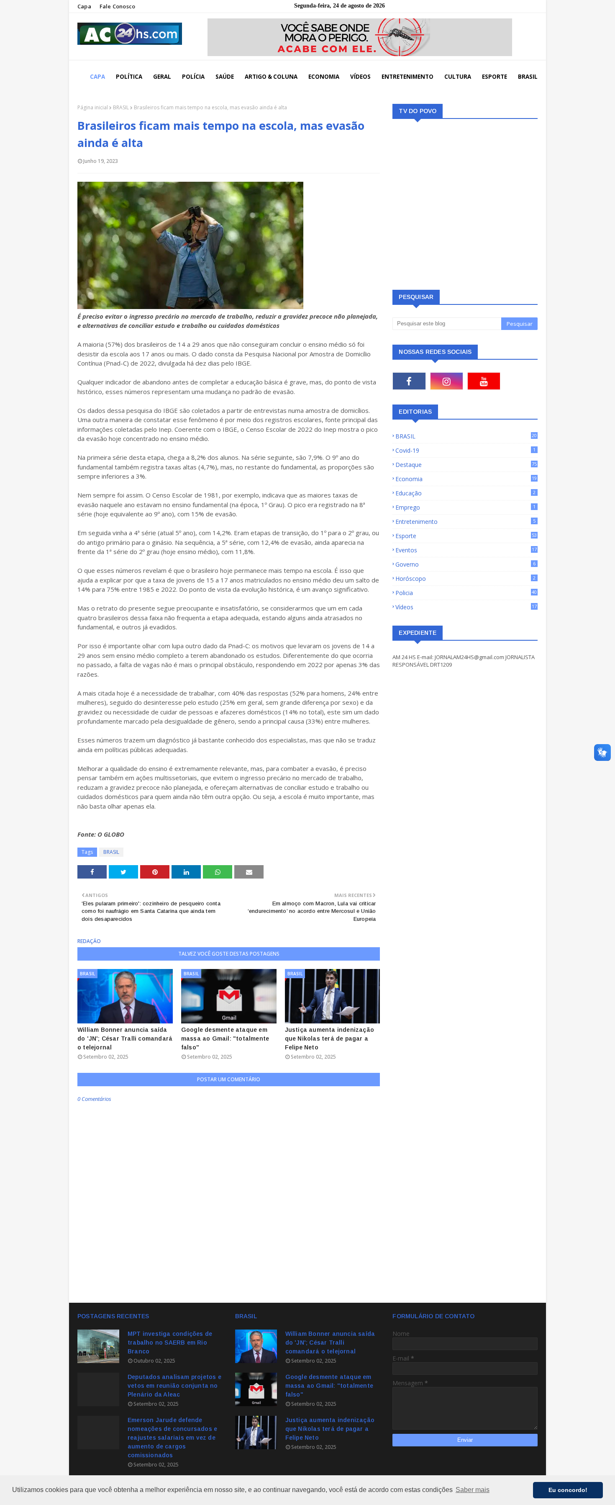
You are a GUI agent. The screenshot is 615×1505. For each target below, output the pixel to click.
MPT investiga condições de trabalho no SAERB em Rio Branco (170, 1342)
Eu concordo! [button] (567, 1490)
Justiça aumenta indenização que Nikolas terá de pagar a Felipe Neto (329, 1038)
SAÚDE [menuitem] (224, 76)
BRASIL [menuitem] (528, 76)
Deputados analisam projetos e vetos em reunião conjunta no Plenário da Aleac (174, 1386)
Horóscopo (465, 578)
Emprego (465, 507)
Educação (465, 493)
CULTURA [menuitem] (457, 76)
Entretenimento (465, 522)
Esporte (466, 536)
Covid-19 (465, 450)
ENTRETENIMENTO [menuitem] (407, 76)
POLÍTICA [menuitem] (129, 76)
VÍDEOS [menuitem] (360, 76)
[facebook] (408, 381)
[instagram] (446, 381)
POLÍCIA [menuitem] (193, 76)
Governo (465, 564)
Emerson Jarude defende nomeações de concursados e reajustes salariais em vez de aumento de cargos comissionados (172, 1438)
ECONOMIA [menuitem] (323, 76)
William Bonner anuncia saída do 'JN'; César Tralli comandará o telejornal (124, 1038)
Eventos (466, 550)
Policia (466, 593)
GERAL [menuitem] (162, 76)
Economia (466, 479)
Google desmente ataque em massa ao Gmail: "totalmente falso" (225, 1038)
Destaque (466, 465)
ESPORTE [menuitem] (494, 76)
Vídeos (466, 607)
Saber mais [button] (472, 1489)
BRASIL (121, 107)
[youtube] (483, 381)
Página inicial (92, 107)
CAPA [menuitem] (97, 76)
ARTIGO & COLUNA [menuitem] (271, 76)
